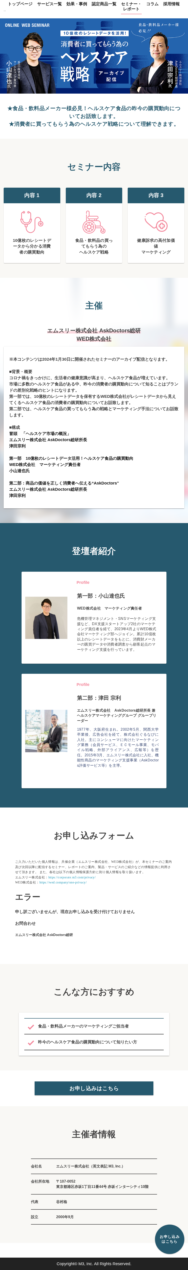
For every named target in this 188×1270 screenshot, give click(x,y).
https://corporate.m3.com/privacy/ (72, 877)
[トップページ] (5, 7)
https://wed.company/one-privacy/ (63, 882)
